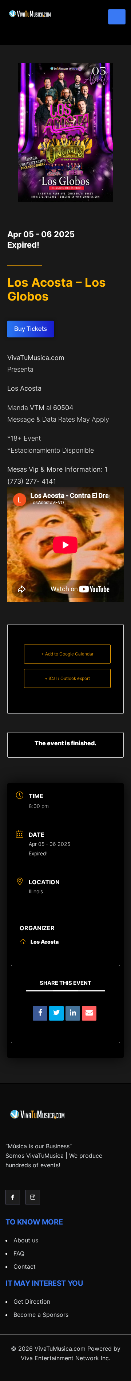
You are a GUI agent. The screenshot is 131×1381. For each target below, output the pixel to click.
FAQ (18, 1253)
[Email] (89, 1013)
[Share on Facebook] (40, 1013)
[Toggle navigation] (117, 16)
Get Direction (31, 1301)
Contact (24, 1266)
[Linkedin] (73, 1013)
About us (25, 1240)
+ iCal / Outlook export (67, 678)
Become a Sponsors (40, 1314)
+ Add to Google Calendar (67, 654)
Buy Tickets (30, 328)
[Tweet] (56, 1013)
